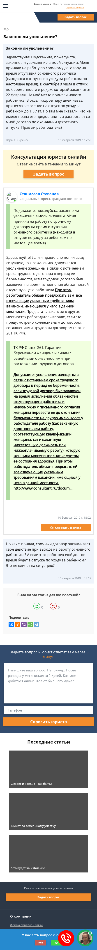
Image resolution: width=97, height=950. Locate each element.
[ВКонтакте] (11, 624)
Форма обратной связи (26, 925)
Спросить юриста (75, 7)
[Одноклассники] (17, 624)
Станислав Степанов (39, 193)
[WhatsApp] (30, 624)
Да (56, 942)
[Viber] (24, 624)
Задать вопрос (76, 17)
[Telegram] (36, 624)
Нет (40, 942)
